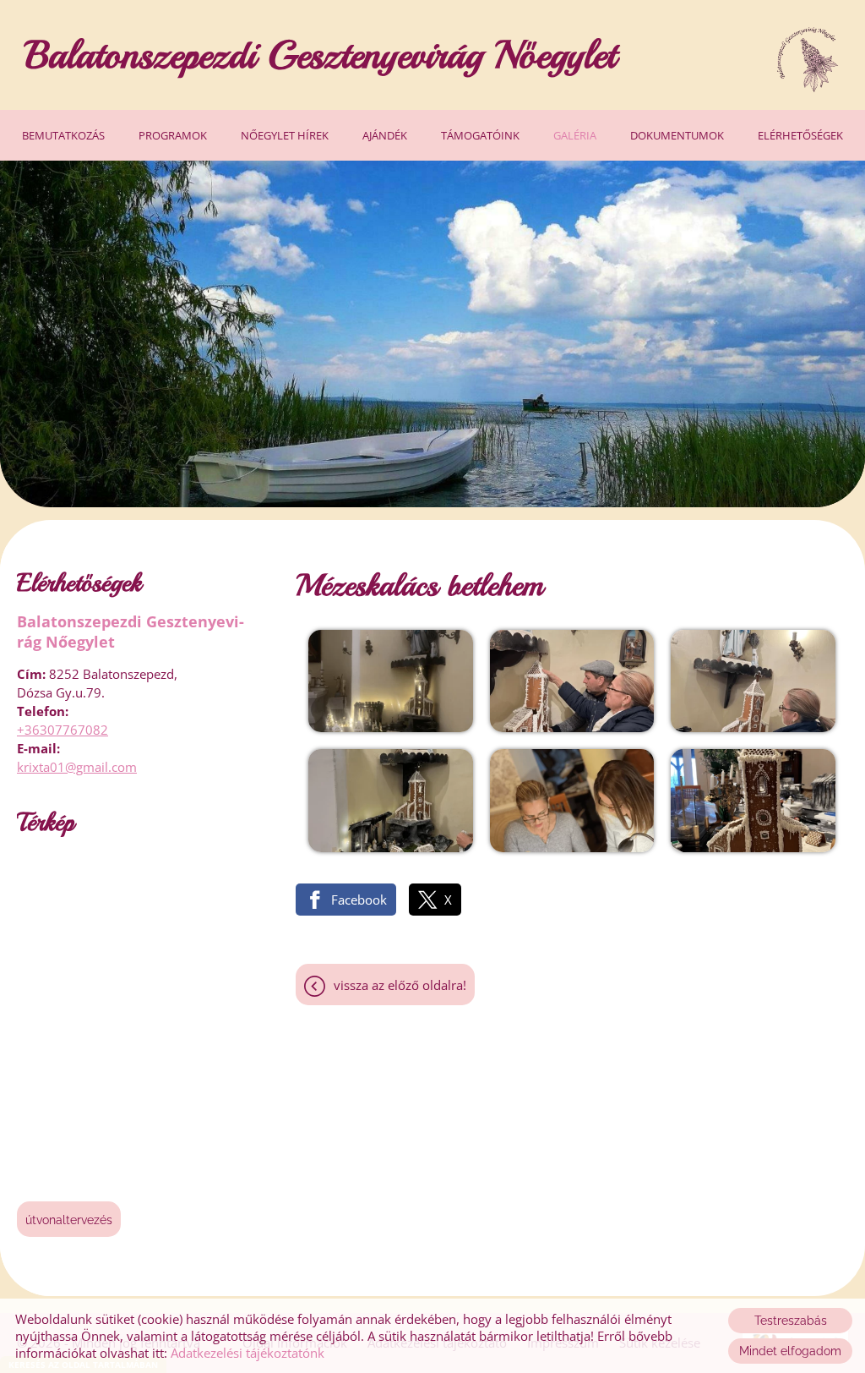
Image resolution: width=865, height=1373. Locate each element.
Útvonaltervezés (68, 1220)
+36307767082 (62, 729)
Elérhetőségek (800, 135)
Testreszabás (790, 1320)
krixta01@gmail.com (77, 766)
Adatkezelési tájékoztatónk (247, 1352)
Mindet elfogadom (790, 1351)
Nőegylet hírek (285, 135)
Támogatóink (480, 135)
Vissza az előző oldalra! (400, 984)
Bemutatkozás (63, 135)
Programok (173, 135)
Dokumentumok (677, 135)
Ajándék (384, 135)
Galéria (574, 135)
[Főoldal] (807, 59)
